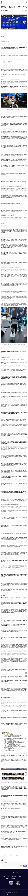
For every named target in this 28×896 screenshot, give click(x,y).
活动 (20, 876)
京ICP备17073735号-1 (21, 891)
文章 (4, 876)
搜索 (23, 2)
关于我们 (13, 878)
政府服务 (14, 876)
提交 (25, 865)
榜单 (7, 878)
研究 (9, 876)
